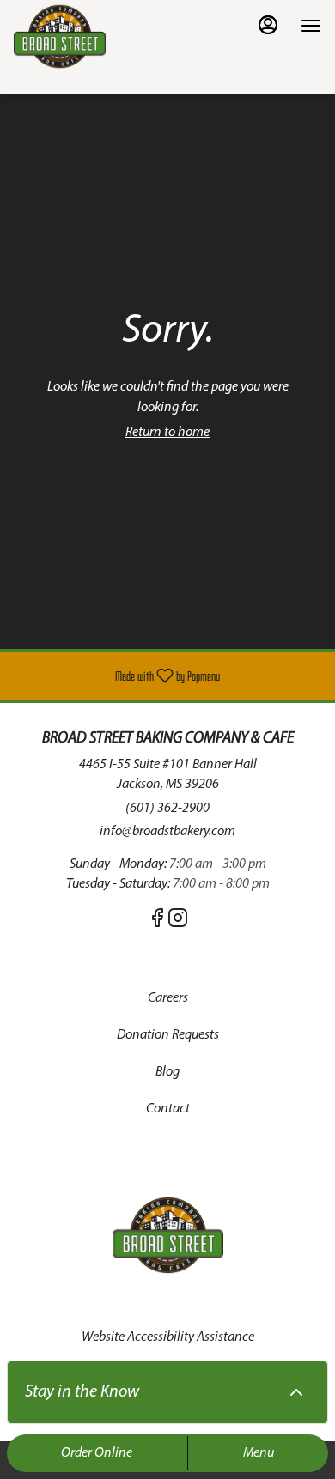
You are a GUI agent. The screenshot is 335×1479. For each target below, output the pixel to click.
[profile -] (268, 25)
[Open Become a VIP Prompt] (296, 1392)
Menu (258, 1453)
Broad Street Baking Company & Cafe (167, 1235)
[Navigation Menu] (311, 25)
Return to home (167, 432)
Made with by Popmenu (116, 676)
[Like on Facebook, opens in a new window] (157, 922)
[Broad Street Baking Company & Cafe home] (91, 36)
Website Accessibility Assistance (168, 1337)
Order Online (96, 1453)
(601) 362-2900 (167, 808)
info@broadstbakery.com (167, 832)
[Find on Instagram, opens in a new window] (178, 922)
